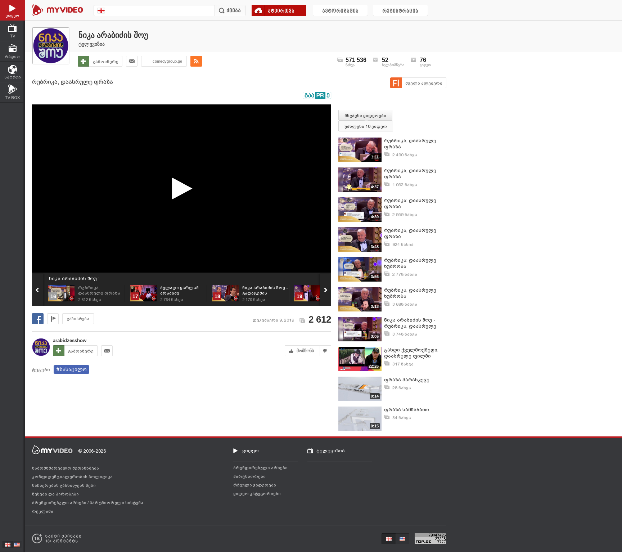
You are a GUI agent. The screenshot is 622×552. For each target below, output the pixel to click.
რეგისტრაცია (400, 11)
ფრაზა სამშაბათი (406, 409)
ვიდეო (250, 450)
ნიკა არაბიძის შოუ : (74, 278)
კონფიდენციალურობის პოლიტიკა (72, 476)
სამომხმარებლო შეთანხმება (65, 468)
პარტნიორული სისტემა (116, 502)
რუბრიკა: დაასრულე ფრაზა (410, 203)
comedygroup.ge (167, 61)
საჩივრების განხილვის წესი (64, 485)
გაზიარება (78, 319)
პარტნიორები (249, 476)
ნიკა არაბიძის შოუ (113, 35)
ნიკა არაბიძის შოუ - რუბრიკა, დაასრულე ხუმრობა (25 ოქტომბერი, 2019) (415, 323)
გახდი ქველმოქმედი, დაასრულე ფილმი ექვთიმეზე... (411, 353)
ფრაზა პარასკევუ (406, 379)
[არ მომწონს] (325, 350)
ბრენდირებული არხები (59, 502)
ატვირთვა (281, 11)
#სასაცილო (71, 369)
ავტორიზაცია (340, 11)
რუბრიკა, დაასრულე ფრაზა (410, 143)
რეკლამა (42, 511)
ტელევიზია (91, 44)
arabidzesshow (69, 340)
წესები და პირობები (55, 494)
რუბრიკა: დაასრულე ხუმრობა (410, 263)
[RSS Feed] (196, 61)
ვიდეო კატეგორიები (257, 494)
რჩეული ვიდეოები (254, 485)
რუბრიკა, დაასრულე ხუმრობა (410, 293)
